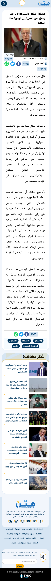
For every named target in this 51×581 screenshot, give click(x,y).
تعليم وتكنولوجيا (24, 542)
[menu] (22, 3)
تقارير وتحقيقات (28, 533)
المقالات (41, 538)
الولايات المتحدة (30, 346)
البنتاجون (13, 341)
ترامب (15, 346)
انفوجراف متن (18, 538)
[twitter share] (12, 63)
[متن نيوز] (44, 3)
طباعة (41, 68)
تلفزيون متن (27, 529)
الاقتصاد (25, 341)
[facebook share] (18, 63)
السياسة (8, 58)
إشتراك (19, 566)
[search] (4, 3)
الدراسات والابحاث (13, 533)
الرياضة (17, 529)
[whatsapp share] (6, 63)
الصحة (35, 542)
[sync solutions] (25, 577)
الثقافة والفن (31, 538)
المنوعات (8, 538)
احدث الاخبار (38, 529)
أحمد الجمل (39, 63)
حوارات (13, 542)
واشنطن (38, 341)
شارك (24, 63)
